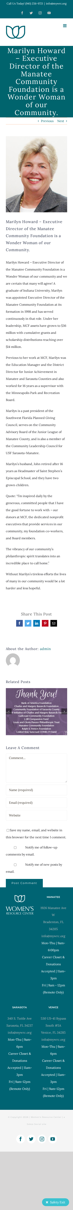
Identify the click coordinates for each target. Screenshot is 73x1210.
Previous (47, 121)
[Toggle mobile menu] (65, 26)
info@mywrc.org (56, 3)
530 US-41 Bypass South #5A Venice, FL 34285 (53, 1025)
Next (60, 121)
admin (45, 649)
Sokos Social (34, 1124)
